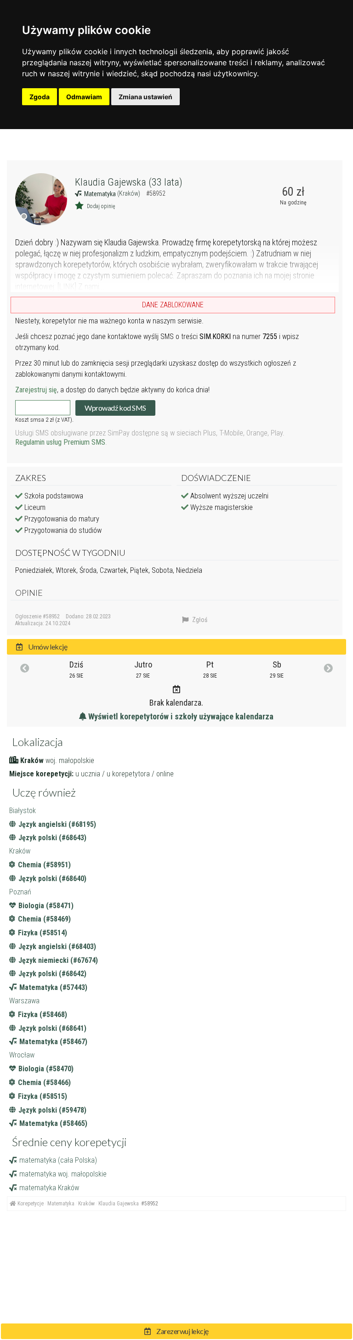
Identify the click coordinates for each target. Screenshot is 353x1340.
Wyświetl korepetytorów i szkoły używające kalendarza (179, 716)
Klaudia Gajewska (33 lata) (128, 182)
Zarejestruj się (36, 389)
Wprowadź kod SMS (115, 407)
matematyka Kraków (49, 1187)
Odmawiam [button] (84, 97)
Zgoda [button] (39, 97)
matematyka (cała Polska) (58, 1160)
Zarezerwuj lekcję (182, 1331)
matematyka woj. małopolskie (63, 1174)
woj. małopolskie (70, 760)
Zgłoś (199, 619)
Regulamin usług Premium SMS (60, 442)
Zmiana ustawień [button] (145, 97)
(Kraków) (129, 193)
